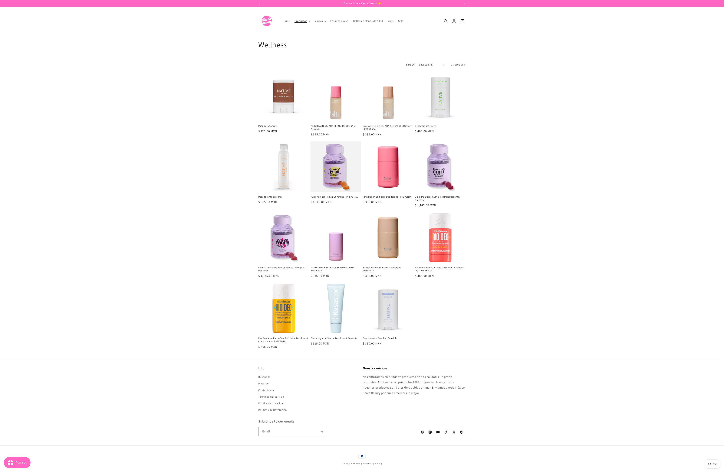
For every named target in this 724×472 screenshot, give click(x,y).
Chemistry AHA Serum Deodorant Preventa (334, 338)
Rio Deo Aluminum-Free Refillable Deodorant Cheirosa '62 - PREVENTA (283, 340)
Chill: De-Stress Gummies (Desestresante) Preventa (437, 198)
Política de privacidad (271, 403)
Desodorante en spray (270, 196)
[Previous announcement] (259, 3)
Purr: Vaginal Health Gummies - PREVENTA (334, 196)
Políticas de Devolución (272, 410)
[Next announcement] (464, 3)
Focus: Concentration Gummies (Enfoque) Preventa (281, 269)
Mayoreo (263, 383)
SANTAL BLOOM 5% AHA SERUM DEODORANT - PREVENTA (388, 127)
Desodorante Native (426, 126)
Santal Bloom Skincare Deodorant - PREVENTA (382, 269)
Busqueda (264, 377)
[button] (302, 21)
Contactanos (266, 390)
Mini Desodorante (268, 126)
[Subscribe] (322, 431)
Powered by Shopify (372, 463)
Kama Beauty (355, 463)
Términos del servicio (271, 396)
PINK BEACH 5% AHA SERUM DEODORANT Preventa (334, 127)
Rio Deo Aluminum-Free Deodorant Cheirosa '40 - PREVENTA (439, 269)
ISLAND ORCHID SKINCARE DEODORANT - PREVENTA (333, 269)
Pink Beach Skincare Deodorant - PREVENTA (387, 196)
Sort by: (410, 64)
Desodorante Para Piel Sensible (380, 338)
